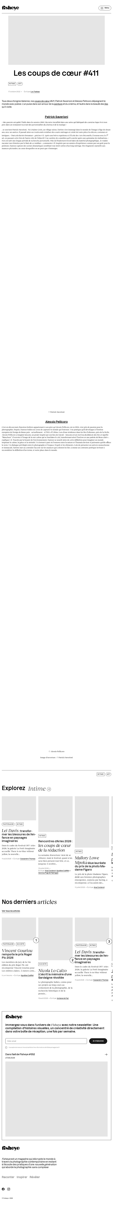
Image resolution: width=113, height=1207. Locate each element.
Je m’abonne (98, 1041)
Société (20, 944)
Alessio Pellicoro (56, 422)
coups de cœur (42, 101)
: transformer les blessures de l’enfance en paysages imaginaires (19, 835)
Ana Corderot (50, 871)
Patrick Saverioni (56, 117)
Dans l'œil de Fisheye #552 (20, 1054)
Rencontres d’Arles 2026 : (55, 846)
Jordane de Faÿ (63, 998)
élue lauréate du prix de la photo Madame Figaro (90, 863)
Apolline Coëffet (62, 871)
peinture (58, 104)
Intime (12, 84)
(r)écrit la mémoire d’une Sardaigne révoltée (55, 973)
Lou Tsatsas (35, 91)
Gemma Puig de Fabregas (48, 873)
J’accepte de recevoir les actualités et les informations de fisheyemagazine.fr (34, 1047)
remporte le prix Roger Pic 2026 (17, 953)
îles (106, 104)
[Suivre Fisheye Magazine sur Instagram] (8, 1189)
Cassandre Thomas (27, 859)
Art (20, 84)
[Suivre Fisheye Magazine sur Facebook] (3, 1189)
